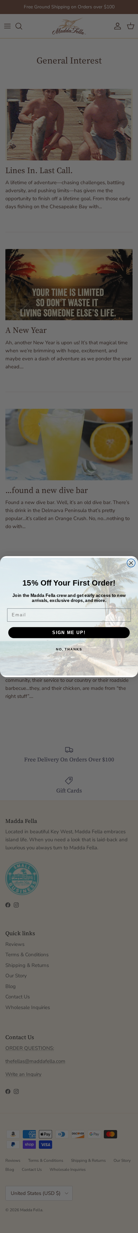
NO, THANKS (69, 649)
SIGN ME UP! (69, 632)
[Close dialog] (131, 563)
